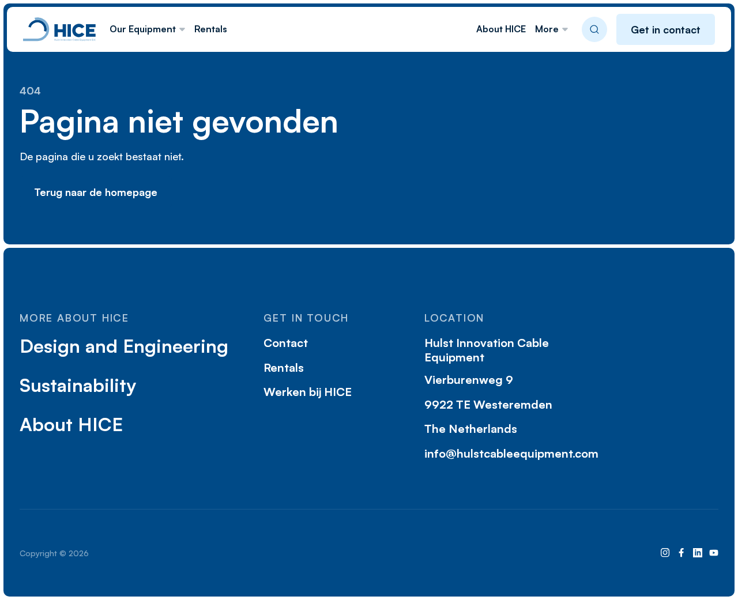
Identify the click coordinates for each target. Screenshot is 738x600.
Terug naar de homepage (95, 192)
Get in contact (666, 29)
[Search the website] (594, 29)
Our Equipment (143, 29)
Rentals (210, 29)
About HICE (501, 29)
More (547, 29)
